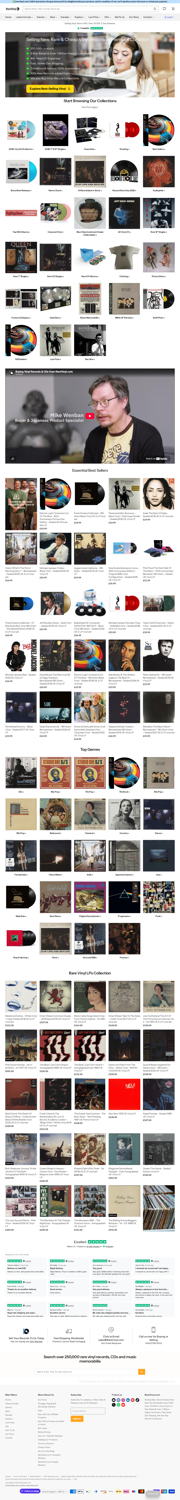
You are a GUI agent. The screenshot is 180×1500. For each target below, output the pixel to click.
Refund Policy (44, 1432)
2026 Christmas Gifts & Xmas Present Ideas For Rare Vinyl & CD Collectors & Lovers (38, 1479)
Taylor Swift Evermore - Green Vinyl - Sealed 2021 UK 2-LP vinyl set (158, 625)
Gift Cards (42, 1428)
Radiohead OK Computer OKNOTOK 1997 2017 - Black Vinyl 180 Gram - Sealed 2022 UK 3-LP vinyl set (89, 627)
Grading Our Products (47, 1439)
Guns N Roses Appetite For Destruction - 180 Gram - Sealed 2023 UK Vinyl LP (156, 1067)
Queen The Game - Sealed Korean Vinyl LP (156, 1170)
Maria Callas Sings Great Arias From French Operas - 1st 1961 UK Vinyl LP (89, 1018)
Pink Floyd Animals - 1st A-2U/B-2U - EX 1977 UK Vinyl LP (20, 1066)
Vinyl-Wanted (36, 1341)
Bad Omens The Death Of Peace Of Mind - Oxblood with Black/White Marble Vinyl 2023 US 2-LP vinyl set (20, 1118)
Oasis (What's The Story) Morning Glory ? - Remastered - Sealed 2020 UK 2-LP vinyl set (20, 572)
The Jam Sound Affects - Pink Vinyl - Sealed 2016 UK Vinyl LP (20, 1223)
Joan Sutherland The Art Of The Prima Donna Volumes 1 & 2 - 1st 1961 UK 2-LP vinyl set (158, 1018)
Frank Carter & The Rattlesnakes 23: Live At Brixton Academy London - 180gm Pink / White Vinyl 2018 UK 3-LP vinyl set (55, 1119)
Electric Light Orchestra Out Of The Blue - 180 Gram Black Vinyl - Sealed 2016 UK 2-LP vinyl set (89, 679)
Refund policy (35, 1476)
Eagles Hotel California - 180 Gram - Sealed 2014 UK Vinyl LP (89, 571)
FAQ (75, 1479)
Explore (79, 17)
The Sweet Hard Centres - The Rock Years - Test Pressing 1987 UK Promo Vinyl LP (90, 1116)
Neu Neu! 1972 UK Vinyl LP (122, 1113)
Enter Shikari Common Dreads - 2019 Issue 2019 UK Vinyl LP (55, 1017)
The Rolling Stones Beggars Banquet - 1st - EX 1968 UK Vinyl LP (123, 1223)
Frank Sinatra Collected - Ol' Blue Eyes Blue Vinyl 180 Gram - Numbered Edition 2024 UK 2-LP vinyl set (20, 627)
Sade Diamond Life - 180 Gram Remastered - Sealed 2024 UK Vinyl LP (55, 729)
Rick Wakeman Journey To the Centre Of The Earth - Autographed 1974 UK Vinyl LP (20, 1171)
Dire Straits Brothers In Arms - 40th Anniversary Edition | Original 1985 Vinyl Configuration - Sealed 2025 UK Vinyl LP (124, 574)
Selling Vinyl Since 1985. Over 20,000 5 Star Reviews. (90, 23)
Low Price (94, 17)
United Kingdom (53, 1491)
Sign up (77, 1419)
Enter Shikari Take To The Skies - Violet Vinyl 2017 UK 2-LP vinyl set (124, 1018)
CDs (106, 17)
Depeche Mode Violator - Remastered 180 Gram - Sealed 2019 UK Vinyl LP (122, 729)
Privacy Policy (44, 1447)
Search (8, 1476)
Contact (147, 17)
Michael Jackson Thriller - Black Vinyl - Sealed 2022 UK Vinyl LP (54, 571)
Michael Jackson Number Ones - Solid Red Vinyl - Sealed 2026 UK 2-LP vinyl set (124, 625)
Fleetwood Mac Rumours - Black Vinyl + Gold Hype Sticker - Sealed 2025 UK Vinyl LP (124, 516)
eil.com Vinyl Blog (46, 1451)
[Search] (154, 9)
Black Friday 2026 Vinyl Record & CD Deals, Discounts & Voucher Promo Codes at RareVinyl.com (98, 1476)
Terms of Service (46, 1443)
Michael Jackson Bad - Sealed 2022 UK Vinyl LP (20, 676)
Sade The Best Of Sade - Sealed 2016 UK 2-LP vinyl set (158, 515)
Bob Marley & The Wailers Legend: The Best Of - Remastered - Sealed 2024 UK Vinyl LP (124, 679)
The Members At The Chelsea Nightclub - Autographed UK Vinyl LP (55, 1223)
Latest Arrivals (23, 17)
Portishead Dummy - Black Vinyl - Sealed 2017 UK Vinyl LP (19, 729)
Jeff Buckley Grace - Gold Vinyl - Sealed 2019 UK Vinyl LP (55, 624)
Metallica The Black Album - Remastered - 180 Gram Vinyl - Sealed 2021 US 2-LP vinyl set (159, 729)
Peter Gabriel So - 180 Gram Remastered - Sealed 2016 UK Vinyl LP (158, 677)
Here (94, 107)
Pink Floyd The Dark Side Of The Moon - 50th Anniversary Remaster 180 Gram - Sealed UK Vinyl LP (158, 572)
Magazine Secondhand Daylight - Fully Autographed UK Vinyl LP (123, 1171)
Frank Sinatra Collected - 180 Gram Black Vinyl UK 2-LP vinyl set (90, 516)
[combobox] (87, 9)
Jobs (40, 1410)
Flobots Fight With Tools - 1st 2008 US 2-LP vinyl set (89, 1170)
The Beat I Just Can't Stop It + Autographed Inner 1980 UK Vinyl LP (89, 1067)
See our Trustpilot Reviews (50, 1436)
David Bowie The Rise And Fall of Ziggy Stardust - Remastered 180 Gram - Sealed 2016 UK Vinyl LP (55, 679)
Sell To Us (120, 17)
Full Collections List (51, 1476)
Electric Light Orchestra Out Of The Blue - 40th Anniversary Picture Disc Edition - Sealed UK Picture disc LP (54, 519)
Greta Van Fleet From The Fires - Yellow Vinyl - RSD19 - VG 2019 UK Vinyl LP (123, 1067)
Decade (65, 17)
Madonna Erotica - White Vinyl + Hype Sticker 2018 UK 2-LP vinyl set (21, 1018)
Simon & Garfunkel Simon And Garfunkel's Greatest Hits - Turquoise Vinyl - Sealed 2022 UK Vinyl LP (89, 731)
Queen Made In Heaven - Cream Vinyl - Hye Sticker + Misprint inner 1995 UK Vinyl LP (54, 1173)
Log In (170, 17)
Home (8, 17)
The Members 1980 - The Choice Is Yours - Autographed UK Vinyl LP (89, 1223)
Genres (41, 17)
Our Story (134, 17)
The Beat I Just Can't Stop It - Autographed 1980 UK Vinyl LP (55, 1066)
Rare (52, 17)
